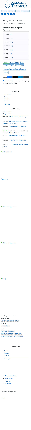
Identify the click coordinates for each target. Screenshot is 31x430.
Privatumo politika (11, 376)
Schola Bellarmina (18, 336)
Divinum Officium (14, 133)
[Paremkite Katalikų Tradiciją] (15, 223)
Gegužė (12, 66)
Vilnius (6, 97)
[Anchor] (10, 30)
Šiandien (6, 62)
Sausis (11, 62)
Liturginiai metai (7, 114)
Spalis (18, 69)
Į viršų (4, 398)
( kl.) (11, 34)
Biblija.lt (3, 320)
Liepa (22, 66)
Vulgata (17, 320)
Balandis (6, 66)
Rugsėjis (12, 69)
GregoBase (11, 331)
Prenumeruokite (8, 81)
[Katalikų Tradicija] (21, 368)
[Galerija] (15, 295)
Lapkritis (23, 69)
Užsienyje (7, 104)
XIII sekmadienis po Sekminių (17, 126)
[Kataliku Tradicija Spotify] (13, 14)
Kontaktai (8, 384)
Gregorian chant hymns (6, 336)
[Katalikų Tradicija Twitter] (11, 368)
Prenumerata (25, 11)
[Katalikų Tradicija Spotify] (18, 368)
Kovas (21, 62)
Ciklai (18, 11)
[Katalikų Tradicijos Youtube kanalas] (15, 259)
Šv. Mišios (4, 11)
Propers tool (4, 331)
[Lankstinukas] (26, 117)
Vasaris (17, 62)
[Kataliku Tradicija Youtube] (4, 14)
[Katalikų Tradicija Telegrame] (14, 368)
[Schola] (3, 119)
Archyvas (7, 381)
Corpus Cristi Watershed (7, 333)
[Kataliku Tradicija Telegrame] (10, 14)
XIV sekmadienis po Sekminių (17, 135)
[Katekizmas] (12, 192)
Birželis (17, 66)
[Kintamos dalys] (27, 117)
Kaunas (6, 99)
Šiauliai (6, 101)
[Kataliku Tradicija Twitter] (8, 14)
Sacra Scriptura (10, 320)
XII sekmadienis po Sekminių (17, 117)
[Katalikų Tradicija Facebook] (2, 14)
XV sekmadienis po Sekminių (17, 140)
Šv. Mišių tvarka (7, 112)
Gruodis (6, 72)
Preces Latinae (18, 333)
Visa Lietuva (7, 94)
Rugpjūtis (6, 69)
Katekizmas (12, 11)
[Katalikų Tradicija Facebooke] (3, 368)
